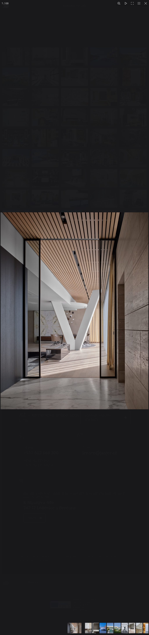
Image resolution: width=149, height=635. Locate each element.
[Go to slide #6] (117, 628)
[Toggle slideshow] (125, 3)
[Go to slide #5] (110, 628)
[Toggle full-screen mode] (132, 3)
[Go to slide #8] (132, 628)
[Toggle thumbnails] (139, 3)
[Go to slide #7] (125, 628)
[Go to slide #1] (74, 628)
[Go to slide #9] (139, 628)
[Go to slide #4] (103, 628)
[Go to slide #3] (96, 628)
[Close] (145, 3)
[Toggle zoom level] (119, 3)
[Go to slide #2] (88, 628)
